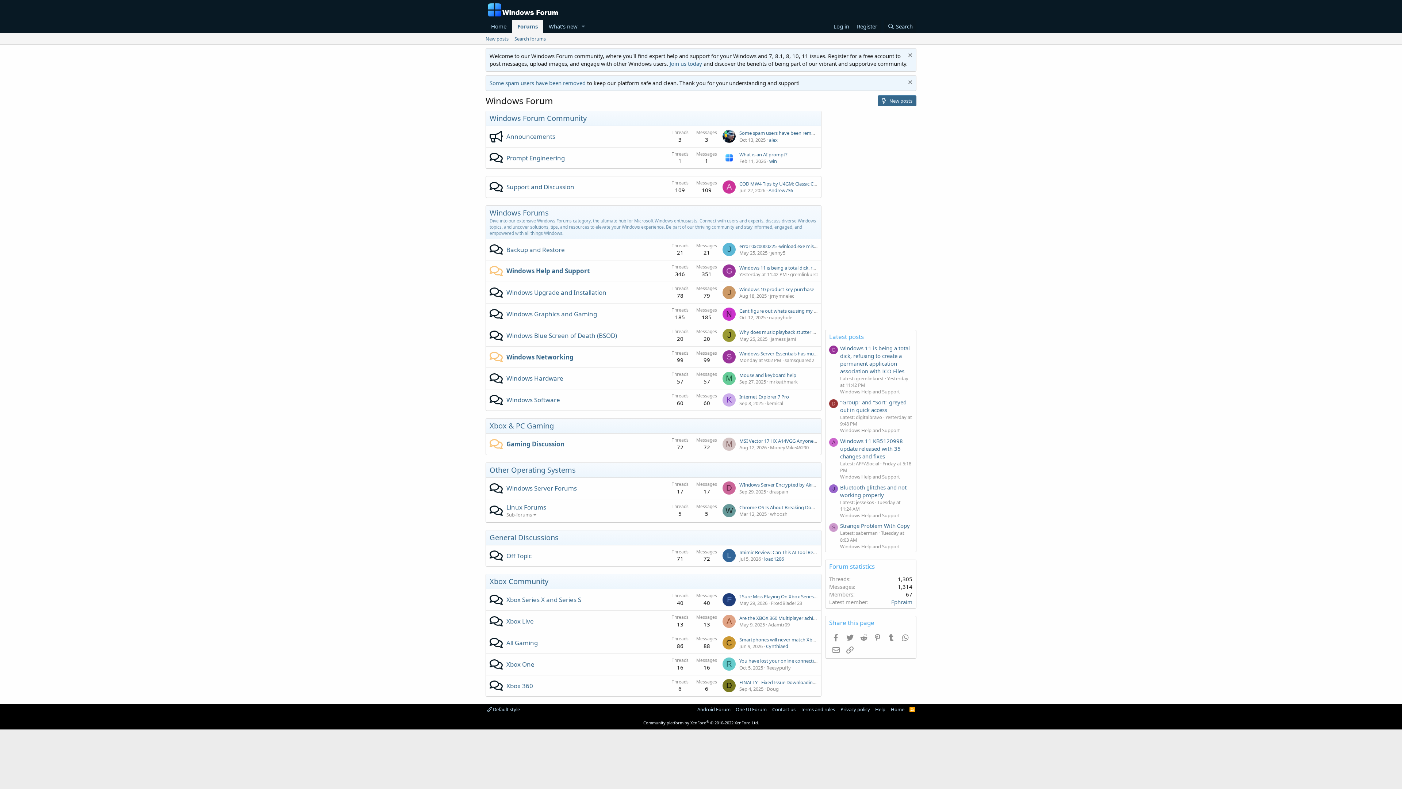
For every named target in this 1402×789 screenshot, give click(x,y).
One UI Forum (751, 709)
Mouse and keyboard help (767, 375)
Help (880, 709)
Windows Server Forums (541, 488)
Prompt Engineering (535, 158)
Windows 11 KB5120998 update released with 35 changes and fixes (871, 448)
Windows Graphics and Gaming (551, 314)
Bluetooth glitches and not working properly (873, 491)
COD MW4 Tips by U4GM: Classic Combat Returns (792, 183)
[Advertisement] (870, 220)
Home (498, 26)
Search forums (530, 38)
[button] (583, 26)
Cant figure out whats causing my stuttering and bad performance (811, 311)
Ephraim (901, 602)
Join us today (686, 63)
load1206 (774, 559)
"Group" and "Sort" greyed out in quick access (873, 406)
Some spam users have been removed (538, 83)
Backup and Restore (535, 249)
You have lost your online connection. (780, 661)
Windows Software (533, 400)
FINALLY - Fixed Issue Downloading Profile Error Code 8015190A (808, 682)
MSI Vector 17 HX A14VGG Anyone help (781, 441)
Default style (506, 709)
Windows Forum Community (538, 118)
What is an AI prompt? (763, 154)
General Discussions (524, 537)
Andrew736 (781, 190)
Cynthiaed (777, 646)
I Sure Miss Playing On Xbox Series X (778, 596)
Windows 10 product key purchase (776, 289)
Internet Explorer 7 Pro (764, 396)
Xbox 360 (519, 686)
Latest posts (846, 336)
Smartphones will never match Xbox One (783, 639)
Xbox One (520, 664)
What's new (563, 26)
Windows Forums (519, 213)
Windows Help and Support (548, 271)
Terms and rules (818, 709)
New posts (497, 38)
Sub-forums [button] (519, 514)
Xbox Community (519, 581)
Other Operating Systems (533, 470)
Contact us (784, 709)
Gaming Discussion (535, 444)
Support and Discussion (540, 187)
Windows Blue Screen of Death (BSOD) (561, 335)
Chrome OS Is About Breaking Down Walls (784, 507)
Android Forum (714, 709)
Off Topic (519, 556)
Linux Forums (526, 507)
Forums (527, 26)
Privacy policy (855, 709)
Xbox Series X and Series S (543, 599)
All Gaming (522, 643)
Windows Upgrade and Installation (556, 292)
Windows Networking (540, 357)
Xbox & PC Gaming (522, 426)
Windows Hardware (534, 378)
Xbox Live (520, 621)
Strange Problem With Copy (875, 525)
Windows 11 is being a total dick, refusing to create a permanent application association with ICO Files (875, 359)
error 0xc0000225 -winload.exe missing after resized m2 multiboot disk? (816, 246)
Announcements (530, 136)
